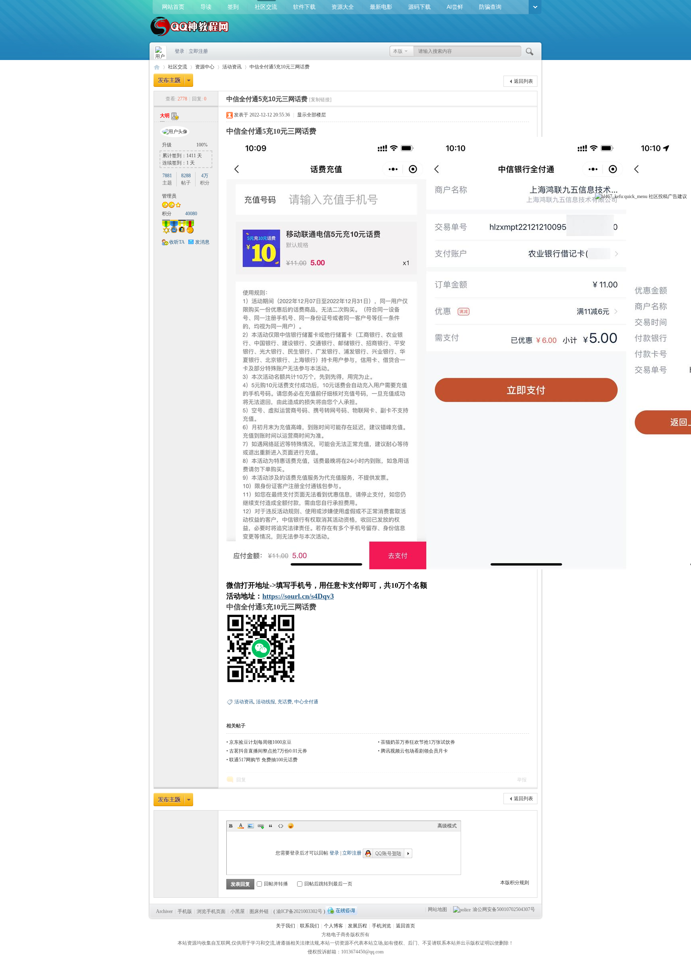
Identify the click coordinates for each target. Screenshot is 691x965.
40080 (191, 213)
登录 (179, 51)
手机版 (185, 911)
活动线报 (265, 702)
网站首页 (173, 7)
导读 (206, 7)
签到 (233, 7)
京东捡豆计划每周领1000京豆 (260, 742)
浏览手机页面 (211, 911)
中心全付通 (306, 702)
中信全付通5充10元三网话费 (280, 67)
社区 (653, 196)
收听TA (177, 242)
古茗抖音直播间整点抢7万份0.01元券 (268, 751)
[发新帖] (173, 80)
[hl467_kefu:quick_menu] (621, 196)
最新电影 (381, 7)
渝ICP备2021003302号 (299, 911)
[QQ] (341, 910)
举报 (522, 780)
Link (261, 826)
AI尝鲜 (455, 7)
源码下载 (419, 7)
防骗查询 (490, 7)
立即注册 (198, 51)
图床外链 (259, 911)
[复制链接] (320, 99)
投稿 (663, 196)
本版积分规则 (514, 882)
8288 (186, 175)
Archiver (164, 911)
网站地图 (437, 909)
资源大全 (343, 7)
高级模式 (447, 826)
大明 (165, 115)
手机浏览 (381, 926)
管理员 (169, 196)
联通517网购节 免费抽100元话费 (263, 760)
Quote (271, 826)
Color (241, 826)
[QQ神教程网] (190, 37)
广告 (672, 196)
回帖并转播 (276, 884)
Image (251, 826)
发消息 (202, 242)
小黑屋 (237, 911)
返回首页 (405, 926)
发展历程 (357, 926)
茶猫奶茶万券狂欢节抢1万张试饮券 (418, 742)
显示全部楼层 (311, 115)
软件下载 (304, 7)
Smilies (291, 826)
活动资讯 (232, 67)
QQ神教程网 (157, 67)
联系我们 (309, 926)
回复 (241, 780)
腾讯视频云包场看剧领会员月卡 (414, 751)
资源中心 (204, 67)
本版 (398, 51)
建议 (682, 196)
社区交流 (266, 7)
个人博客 (333, 926)
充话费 (285, 702)
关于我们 (285, 926)
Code (281, 826)
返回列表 (523, 81)
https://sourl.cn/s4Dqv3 (298, 596)
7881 (167, 175)
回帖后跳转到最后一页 (328, 884)
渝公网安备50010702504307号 (504, 909)
